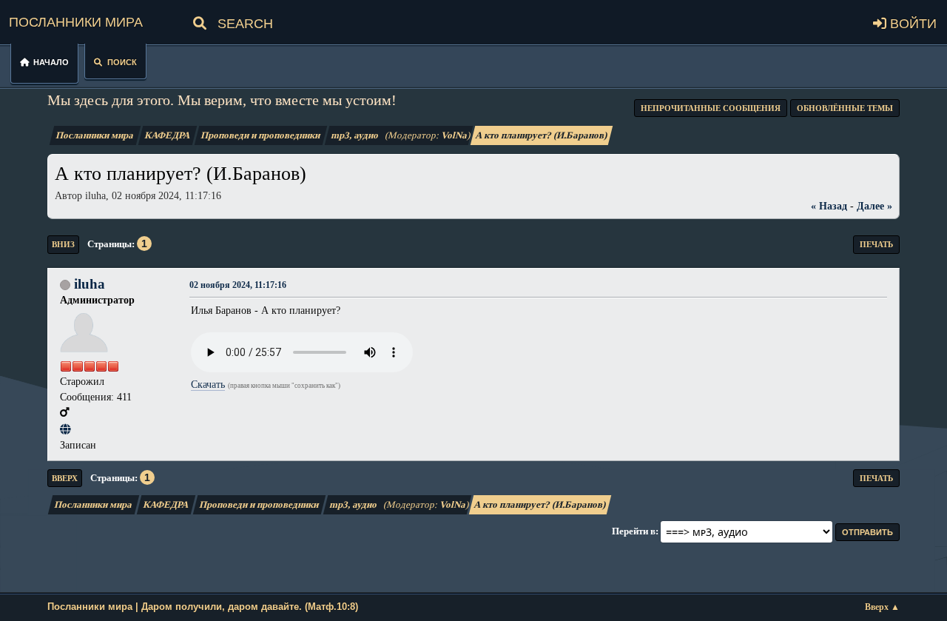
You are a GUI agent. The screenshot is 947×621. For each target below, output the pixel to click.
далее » (874, 206)
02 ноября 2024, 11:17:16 (237, 285)
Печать (876, 244)
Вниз (63, 244)
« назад (829, 206)
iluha (89, 284)
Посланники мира (76, 20)
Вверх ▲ (882, 607)
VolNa (454, 135)
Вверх (65, 478)
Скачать (208, 384)
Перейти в (634, 531)
